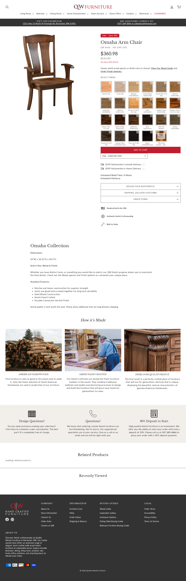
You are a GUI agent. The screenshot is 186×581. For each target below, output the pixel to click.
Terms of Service (151, 521)
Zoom (110, 83)
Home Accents (98, 13)
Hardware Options (108, 517)
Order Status (75, 517)
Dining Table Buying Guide (111, 521)
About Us (45, 509)
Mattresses (144, 13)
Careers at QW (47, 526)
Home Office (115, 13)
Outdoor (130, 13)
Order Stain (46, 521)
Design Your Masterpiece (140, 186)
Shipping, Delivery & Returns (140, 193)
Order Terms (140, 199)
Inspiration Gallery (108, 513)
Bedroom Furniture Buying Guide (114, 526)
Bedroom (40, 13)
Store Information (49, 513)
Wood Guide (105, 509)
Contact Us (46, 517)
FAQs (72, 513)
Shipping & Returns (78, 521)
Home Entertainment (76, 13)
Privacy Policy (150, 517)
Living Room (26, 13)
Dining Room (56, 13)
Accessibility (149, 513)
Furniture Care (76, 509)
